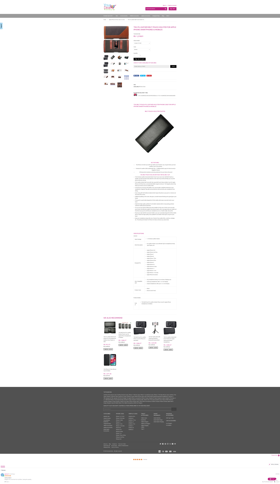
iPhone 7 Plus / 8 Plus (121, 435)
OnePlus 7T (131, 422)
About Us (106, 443)
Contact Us (114, 443)
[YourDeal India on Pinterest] (165, 444)
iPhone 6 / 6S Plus (120, 437)
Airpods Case (107, 416)
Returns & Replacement (123, 445)
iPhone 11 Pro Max (120, 425)
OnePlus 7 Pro (132, 424)
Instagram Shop (156, 15)
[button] (7, 481)
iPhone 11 (118, 422)
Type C (142, 429)
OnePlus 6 (131, 429)
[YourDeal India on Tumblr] (170, 444)
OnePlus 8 (131, 418)
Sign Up (174, 409)
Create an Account (172, 5)
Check (173, 66)
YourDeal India (110, 451)
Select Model (137, 40)
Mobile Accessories (134, 15)
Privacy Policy (114, 445)
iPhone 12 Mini (119, 420)
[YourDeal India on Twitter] (160, 444)
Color (135, 46)
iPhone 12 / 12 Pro (120, 416)
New (117, 15)
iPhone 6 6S (118, 439)
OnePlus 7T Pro (132, 420)
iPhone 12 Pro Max (120, 418)
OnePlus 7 (131, 425)
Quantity (136, 53)
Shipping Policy (107, 447)
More (167, 15)
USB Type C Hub (169, 418)
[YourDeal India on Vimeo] (175, 444)
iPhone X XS (119, 429)
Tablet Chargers (144, 421)
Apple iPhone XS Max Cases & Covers (117, 19)
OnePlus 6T (131, 427)
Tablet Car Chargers (145, 423)
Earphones (143, 419)
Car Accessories (124, 15)
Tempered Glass (107, 423)
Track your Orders (122, 443)
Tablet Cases (144, 418)
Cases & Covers (107, 418)
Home (105, 19)
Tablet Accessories (108, 425)
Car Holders (168, 425)
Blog (163, 15)
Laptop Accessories (145, 15)
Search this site (107, 445)
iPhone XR (118, 427)
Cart (173, 8)
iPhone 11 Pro (119, 424)
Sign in (164, 5)
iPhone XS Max (119, 431)
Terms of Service (115, 447)
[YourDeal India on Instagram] (168, 444)
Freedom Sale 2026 (108, 15)
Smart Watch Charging (159, 421)
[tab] (273, 464)
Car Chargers (169, 423)
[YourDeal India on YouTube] (172, 444)
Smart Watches (157, 418)
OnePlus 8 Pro (132, 416)
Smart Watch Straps (158, 419)
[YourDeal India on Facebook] (163, 444)
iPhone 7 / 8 (118, 433)
